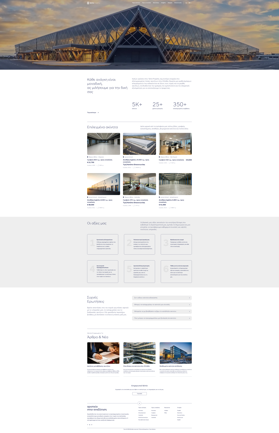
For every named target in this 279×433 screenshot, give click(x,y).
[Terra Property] (93, 2)
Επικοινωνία (177, 2)
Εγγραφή (139, 393)
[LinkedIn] (89, 424)
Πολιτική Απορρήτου (144, 429)
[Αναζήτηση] (186, 3)
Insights (163, 2)
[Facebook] (87, 424)
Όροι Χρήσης (152, 429)
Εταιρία (170, 2)
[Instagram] (91, 424)
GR (189, 2)
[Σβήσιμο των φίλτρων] (139, 403)
